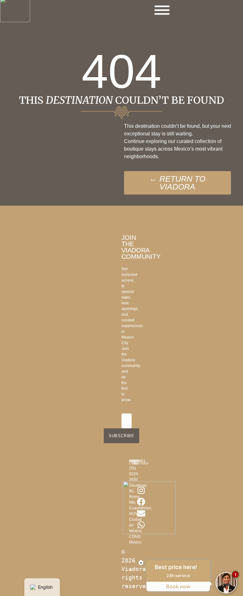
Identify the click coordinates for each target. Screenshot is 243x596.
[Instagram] (141, 490)
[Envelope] (141, 513)
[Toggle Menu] (162, 10)
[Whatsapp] (141, 525)
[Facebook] (141, 501)
